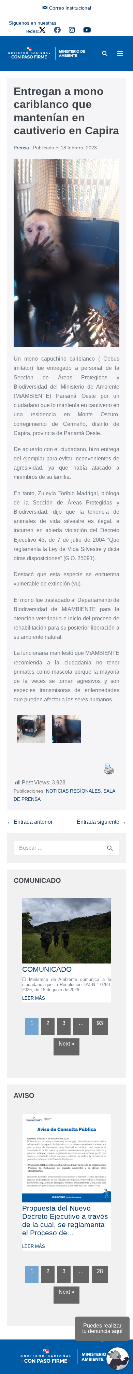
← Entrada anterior (30, 822)
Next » (66, 1044)
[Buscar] (110, 848)
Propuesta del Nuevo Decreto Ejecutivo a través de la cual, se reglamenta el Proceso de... (65, 1220)
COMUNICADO (47, 969)
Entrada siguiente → (101, 822)
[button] (104, 53)
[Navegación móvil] (120, 53)
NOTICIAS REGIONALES (73, 791)
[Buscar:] (66, 848)
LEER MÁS (33, 998)
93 (100, 1023)
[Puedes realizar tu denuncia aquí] (118, 1359)
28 (100, 1271)
